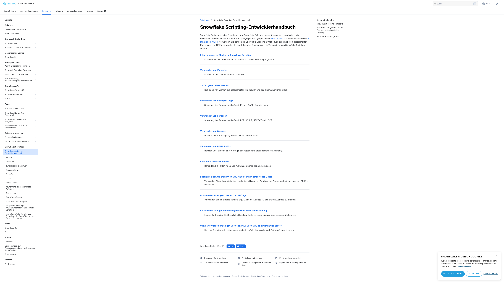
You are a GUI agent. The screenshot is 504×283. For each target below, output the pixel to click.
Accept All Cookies (453, 274)
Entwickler (46, 11)
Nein (242, 246)
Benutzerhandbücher (29, 11)
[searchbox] (454, 3)
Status (100, 11)
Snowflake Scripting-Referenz (330, 24)
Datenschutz (205, 276)
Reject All (474, 274)
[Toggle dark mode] (497, 3)
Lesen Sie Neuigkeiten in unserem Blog (256, 264)
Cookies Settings (491, 274)
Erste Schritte (10, 11)
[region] (469, 266)
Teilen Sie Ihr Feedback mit (216, 263)
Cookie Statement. (464, 266)
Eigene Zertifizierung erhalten (292, 263)
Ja (232, 246)
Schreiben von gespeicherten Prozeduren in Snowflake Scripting (330, 30)
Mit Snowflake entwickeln (290, 258)
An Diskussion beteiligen (252, 258)
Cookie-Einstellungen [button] (240, 276)
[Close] (496, 256)
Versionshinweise (74, 11)
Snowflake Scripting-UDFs (328, 36)
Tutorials (89, 11)
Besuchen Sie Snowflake (215, 258)
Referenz (59, 11)
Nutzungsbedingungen (221, 276)
